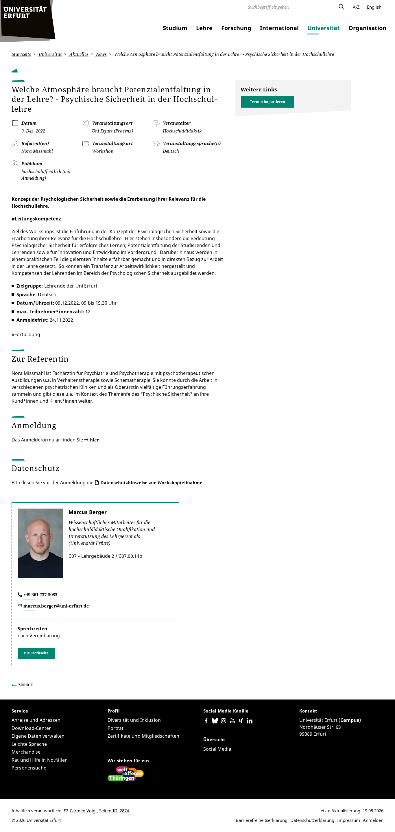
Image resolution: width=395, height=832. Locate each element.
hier (94, 440)
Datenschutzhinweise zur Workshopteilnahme (151, 482)
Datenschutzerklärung (312, 820)
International (279, 28)
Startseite (21, 54)
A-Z (356, 7)
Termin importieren (267, 101)
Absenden (341, 7)
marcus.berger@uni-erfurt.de (56, 606)
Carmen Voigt (83, 810)
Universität (323, 28)
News (101, 54)
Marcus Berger (88, 512)
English (374, 7)
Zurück (25, 684)
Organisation (367, 28)
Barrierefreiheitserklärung (261, 820)
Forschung (236, 28)
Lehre (204, 28)
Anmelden (373, 820)
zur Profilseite (36, 653)
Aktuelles (78, 54)
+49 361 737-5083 (40, 594)
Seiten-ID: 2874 (114, 810)
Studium (175, 28)
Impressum (348, 820)
